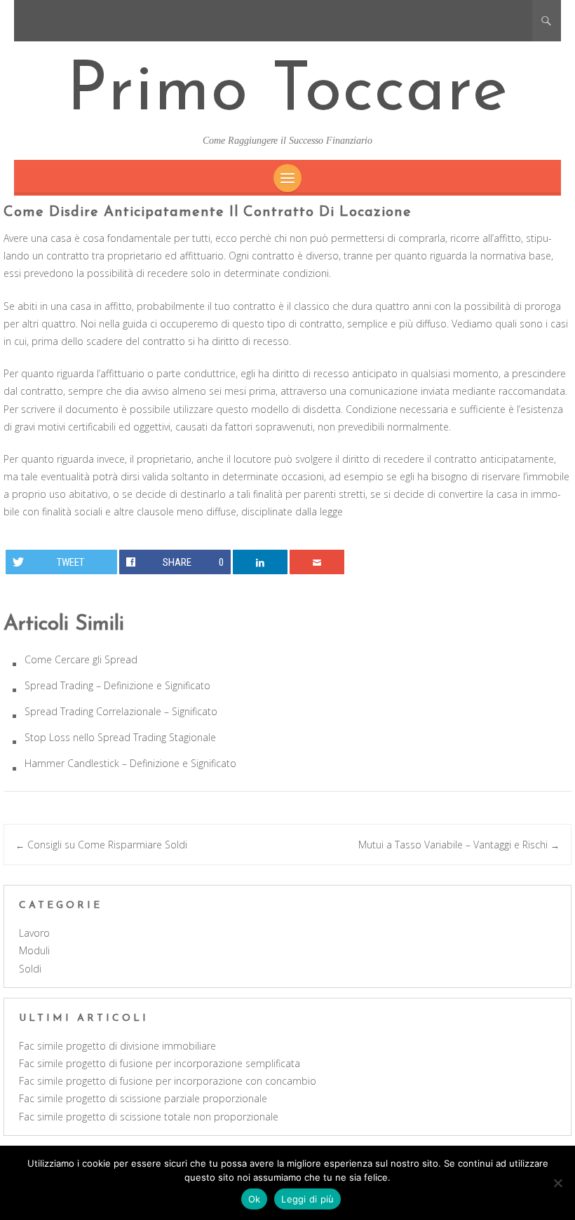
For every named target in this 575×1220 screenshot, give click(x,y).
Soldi (30, 968)
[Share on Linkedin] (260, 562)
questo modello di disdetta (278, 409)
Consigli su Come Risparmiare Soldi (101, 844)
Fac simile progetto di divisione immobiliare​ (117, 1045)
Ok (254, 1199)
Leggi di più (307, 1199)
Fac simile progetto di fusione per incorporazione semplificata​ (159, 1063)
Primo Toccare (288, 92)
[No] (557, 1183)
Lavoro (34, 933)
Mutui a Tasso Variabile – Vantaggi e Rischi (459, 844)
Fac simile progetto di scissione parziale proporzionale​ (143, 1098)
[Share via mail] (317, 562)
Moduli (34, 950)
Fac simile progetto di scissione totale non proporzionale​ (148, 1116)
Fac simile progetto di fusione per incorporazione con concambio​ (167, 1080)
